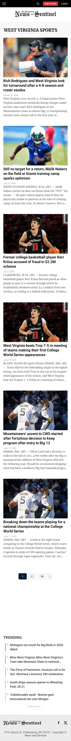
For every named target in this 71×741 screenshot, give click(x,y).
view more (34, 706)
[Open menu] (4, 4)
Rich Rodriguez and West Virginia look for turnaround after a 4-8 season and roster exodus (34, 85)
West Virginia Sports (30, 30)
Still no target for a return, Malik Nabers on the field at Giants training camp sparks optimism (35, 173)
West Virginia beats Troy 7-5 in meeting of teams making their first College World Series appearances (35, 350)
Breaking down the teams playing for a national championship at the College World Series (34, 526)
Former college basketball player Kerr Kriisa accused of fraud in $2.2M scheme (33, 262)
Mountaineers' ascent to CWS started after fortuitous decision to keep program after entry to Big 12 (33, 438)
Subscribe (51, 4)
